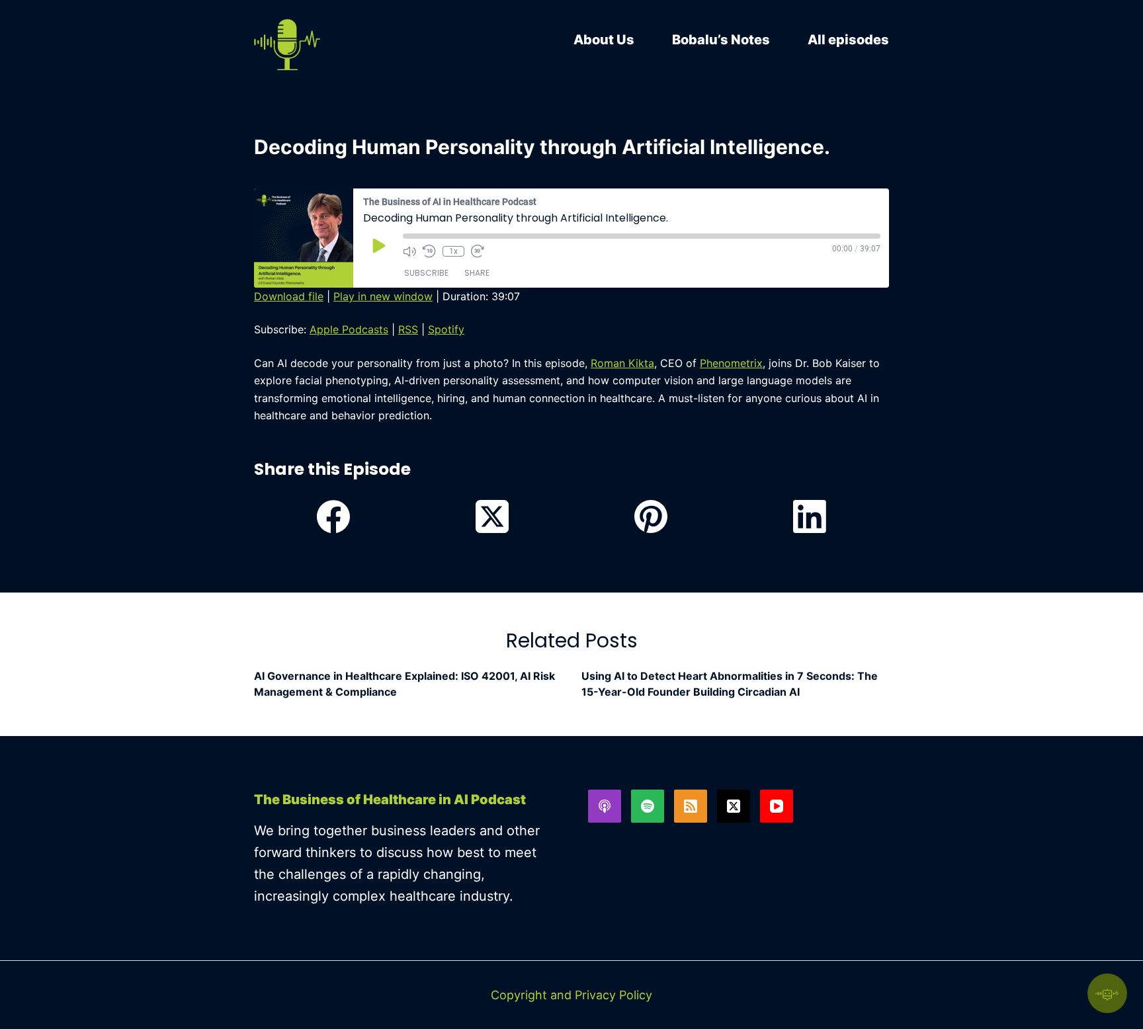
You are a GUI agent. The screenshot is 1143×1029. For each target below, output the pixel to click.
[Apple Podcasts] (604, 806)
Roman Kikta (622, 363)
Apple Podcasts (349, 329)
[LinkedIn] (809, 516)
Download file (288, 296)
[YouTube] (776, 806)
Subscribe (426, 272)
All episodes (848, 40)
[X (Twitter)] (492, 516)
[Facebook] (333, 516)
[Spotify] (647, 806)
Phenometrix (731, 363)
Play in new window (383, 296)
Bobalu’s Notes (721, 40)
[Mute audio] (409, 251)
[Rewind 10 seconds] (429, 251)
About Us (603, 40)
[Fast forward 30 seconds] (477, 251)
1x (453, 251)
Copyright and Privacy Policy (571, 995)
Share (476, 272)
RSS (408, 329)
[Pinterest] (651, 516)
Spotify (446, 329)
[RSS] (690, 806)
